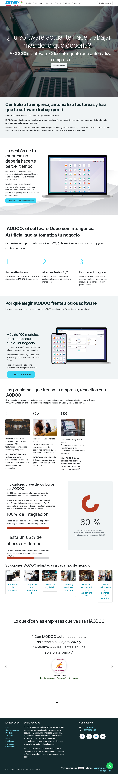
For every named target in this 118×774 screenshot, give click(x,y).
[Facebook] (82, 736)
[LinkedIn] (96, 736)
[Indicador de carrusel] (57, 702)
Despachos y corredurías (31, 588)
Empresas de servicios (13, 587)
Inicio (7, 727)
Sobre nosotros (12, 730)
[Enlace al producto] (13, 575)
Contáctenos (10, 747)
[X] (89, 736)
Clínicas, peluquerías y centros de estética (105, 591)
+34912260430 (89, 730)
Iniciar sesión (105, 3)
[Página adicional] (103, 736)
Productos (10, 733)
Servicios (9, 735)
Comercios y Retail (50, 586)
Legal (7, 738)
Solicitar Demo (59, 65)
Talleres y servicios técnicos (68, 587)
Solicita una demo (21, 374)
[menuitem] (28, 3)
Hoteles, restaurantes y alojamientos (86, 590)
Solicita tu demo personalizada (20, 200)
